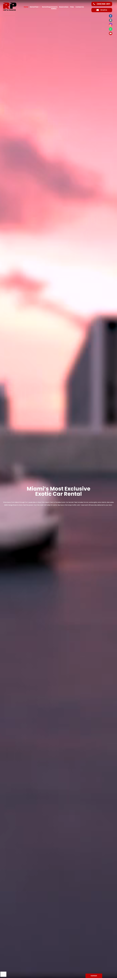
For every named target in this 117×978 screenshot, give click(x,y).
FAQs (72, 7)
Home (26, 7)
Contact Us (79, 7)
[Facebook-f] (110, 16)
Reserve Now (63, 7)
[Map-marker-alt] (110, 20)
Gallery (53, 9)
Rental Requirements (49, 7)
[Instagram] (110, 24)
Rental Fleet (34, 7)
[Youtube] (110, 33)
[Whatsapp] (110, 29)
